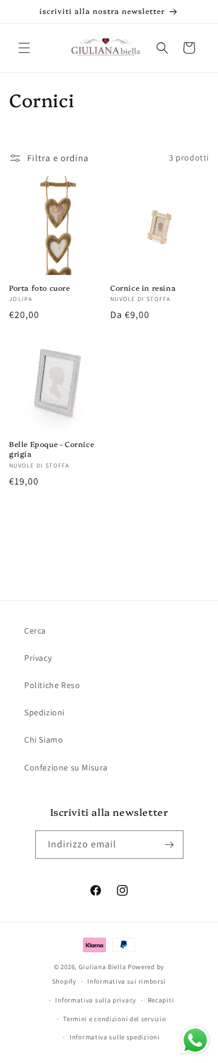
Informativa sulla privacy (95, 1000)
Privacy (37, 657)
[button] (24, 48)
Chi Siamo (43, 739)
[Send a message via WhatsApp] (195, 1040)
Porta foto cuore (39, 288)
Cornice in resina (143, 288)
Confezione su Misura (66, 767)
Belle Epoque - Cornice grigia (51, 448)
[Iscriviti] (169, 844)
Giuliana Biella (103, 966)
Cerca (35, 630)
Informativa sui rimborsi (126, 981)
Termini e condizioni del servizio (114, 1019)
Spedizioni (44, 712)
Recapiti (161, 1000)
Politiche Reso (52, 685)
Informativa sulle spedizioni (115, 1037)
